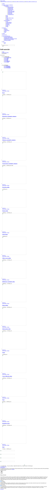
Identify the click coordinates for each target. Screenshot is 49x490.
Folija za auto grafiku (6, 258)
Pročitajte (13, 469)
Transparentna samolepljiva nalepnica (9, 163)
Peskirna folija (5, 210)
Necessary (3, 481)
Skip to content (2, 0)
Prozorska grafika (5, 187)
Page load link (2, 467)
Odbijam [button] (47, 468)
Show (7, 67)
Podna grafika (5, 305)
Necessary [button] (1, 480)
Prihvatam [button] (44, 468)
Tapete (3, 352)
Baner (3, 92)
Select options (4, 114)
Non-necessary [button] (2, 484)
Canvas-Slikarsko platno (7, 376)
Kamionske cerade (6, 423)
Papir (3, 399)
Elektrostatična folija (6, 328)
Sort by (7, 57)
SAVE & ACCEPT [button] (3, 488)
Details (8, 114)
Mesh (3, 447)
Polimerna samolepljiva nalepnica (9, 140)
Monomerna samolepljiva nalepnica (9, 116)
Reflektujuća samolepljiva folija (8, 281)
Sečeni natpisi (5, 234)
